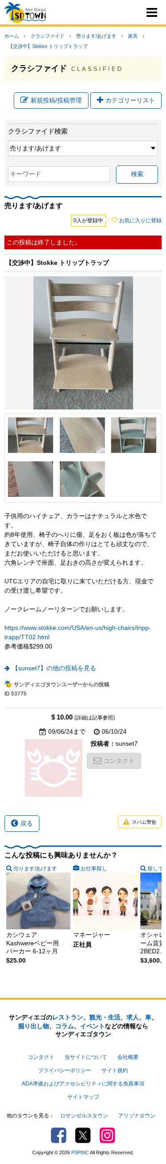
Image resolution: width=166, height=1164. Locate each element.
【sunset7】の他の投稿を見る (54, 668)
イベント (92, 1026)
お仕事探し (94, 868)
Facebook (58, 1135)
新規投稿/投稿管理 (56, 100)
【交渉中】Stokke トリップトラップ (48, 46)
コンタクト (119, 760)
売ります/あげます (96, 36)
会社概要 (128, 1057)
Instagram (107, 1135)
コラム (64, 1026)
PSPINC (80, 1152)
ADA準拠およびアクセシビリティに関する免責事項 (83, 1084)
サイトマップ (83, 1097)
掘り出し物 (33, 1026)
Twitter (83, 1135)
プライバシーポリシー (64, 1070)
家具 (133, 36)
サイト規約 (114, 1070)
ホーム (11, 36)
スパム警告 (144, 822)
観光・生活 (104, 1017)
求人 (133, 1017)
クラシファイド (48, 36)
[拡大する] (30, 435)
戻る (26, 823)
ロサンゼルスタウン (84, 1116)
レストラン (67, 1017)
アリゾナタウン (136, 1116)
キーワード (25, 173)
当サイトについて (86, 1057)
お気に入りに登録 (140, 220)
